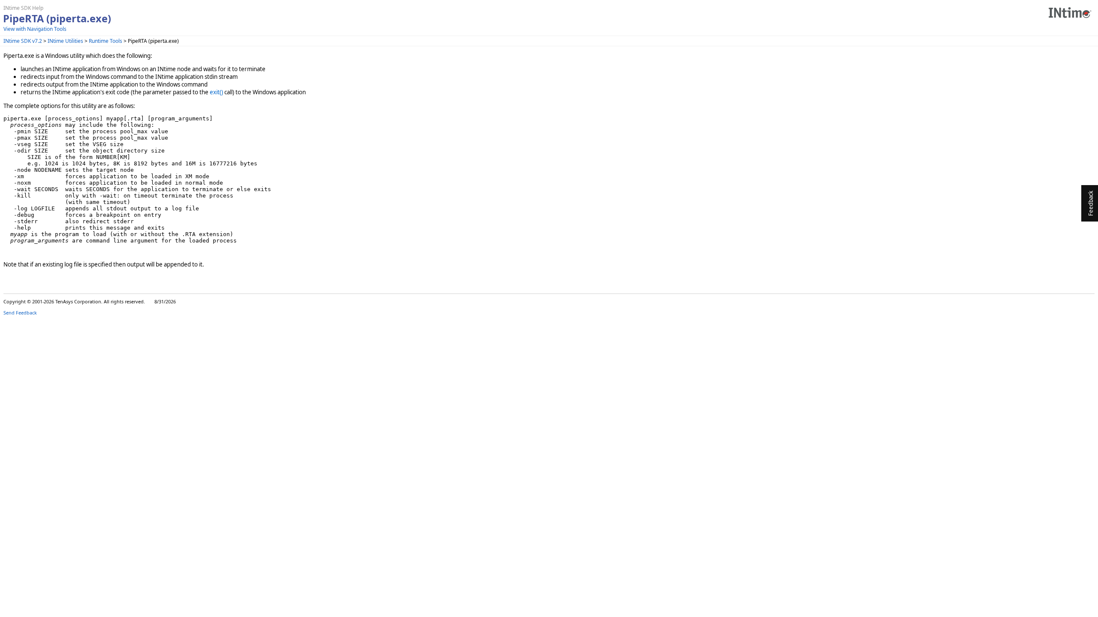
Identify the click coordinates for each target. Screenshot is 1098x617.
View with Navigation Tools (34, 29)
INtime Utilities (65, 41)
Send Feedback (20, 312)
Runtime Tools (105, 41)
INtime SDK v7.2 (22, 41)
